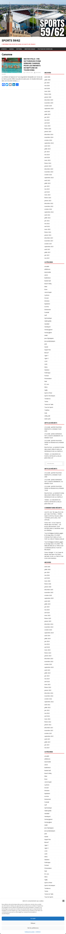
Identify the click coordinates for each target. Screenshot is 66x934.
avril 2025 (47, 123)
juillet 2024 (47, 149)
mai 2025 (47, 120)
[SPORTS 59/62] (33, 36)
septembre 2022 (49, 212)
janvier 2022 (47, 235)
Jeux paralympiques (49, 341)
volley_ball (47, 416)
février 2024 (47, 163)
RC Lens (46, 384)
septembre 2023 (49, 177)
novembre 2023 (48, 172)
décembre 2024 (48, 134)
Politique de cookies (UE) (45, 49)
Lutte (45, 364)
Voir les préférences (33, 928)
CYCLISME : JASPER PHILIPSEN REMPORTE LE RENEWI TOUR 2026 (53, 429)
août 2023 (47, 180)
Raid (45, 381)
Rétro (46, 387)
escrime (46, 306)
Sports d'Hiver (48, 393)
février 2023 (47, 197)
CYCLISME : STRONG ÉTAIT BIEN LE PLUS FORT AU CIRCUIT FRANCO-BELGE (54, 537)
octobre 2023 (48, 174)
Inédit (46, 335)
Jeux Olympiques (49, 338)
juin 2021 (47, 255)
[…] (18, 81)
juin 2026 (47, 83)
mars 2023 (47, 195)
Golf (45, 315)
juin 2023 (47, 186)
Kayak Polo (47, 350)
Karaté (46, 347)
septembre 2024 (49, 143)
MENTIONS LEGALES (30, 49)
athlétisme (47, 269)
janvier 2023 (47, 200)
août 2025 (47, 111)
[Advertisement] (54, 61)
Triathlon (46, 410)
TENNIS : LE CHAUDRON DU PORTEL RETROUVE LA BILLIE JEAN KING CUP (52, 456)
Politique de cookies (30, 932)
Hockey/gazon (48, 329)
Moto (46, 367)
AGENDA (11, 49)
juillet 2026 (47, 80)
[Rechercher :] (54, 463)
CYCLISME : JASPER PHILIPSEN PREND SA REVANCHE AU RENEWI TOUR (54, 442)
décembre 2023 (48, 169)
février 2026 (47, 94)
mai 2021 (47, 258)
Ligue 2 (46, 358)
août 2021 (47, 249)
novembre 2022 (48, 206)
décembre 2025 (48, 100)
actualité (46, 266)
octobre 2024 (48, 140)
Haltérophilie (47, 321)
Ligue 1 (46, 355)
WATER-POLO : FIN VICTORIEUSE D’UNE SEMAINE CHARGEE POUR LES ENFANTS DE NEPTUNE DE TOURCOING (32, 64)
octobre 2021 (48, 243)
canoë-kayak (47, 292)
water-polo (47, 419)
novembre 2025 (48, 103)
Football (46, 312)
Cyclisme (46, 295)
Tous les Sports (48, 407)
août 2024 (47, 146)
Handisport (47, 327)
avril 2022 (47, 226)
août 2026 (47, 77)
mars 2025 (47, 126)
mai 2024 (47, 154)
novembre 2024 (48, 137)
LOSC (46, 361)
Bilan (45, 286)
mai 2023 (47, 189)
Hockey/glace (48, 332)
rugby (46, 390)
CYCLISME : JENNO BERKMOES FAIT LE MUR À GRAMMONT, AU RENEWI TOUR (53, 436)
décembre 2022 (48, 203)
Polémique (47, 373)
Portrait (46, 375)
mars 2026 (47, 91)
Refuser (33, 923)
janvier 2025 (47, 131)
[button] (63, 901)
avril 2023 (47, 192)
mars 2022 (47, 229)
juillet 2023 (47, 183)
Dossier (46, 298)
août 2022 (47, 215)
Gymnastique (48, 318)
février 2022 (47, 232)
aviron (46, 275)
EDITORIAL (19, 49)
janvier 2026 (47, 97)
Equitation (47, 304)
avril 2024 (47, 157)
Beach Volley (48, 283)
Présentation (48, 378)
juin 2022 (47, 221)
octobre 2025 (48, 105)
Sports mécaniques (49, 396)
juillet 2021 (47, 252)
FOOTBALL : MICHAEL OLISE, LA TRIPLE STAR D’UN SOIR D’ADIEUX (53, 556)
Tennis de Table (48, 404)
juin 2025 (47, 117)
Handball (46, 324)
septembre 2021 (49, 246)
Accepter (33, 918)
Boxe (45, 289)
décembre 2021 (48, 238)
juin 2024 (47, 151)
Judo (45, 344)
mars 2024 (47, 160)
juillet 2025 (47, 114)
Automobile (47, 272)
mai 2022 (47, 223)
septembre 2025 (49, 108)
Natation (46, 370)
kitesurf (46, 352)
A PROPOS (37, 932)
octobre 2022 (48, 209)
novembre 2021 (48, 241)
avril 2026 (47, 88)
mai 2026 (47, 85)
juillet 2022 (47, 218)
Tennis (46, 401)
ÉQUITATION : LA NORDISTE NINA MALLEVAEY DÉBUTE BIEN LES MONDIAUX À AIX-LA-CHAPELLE (54, 449)
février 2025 (47, 128)
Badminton (47, 278)
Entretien (46, 301)
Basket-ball (47, 281)
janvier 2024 (47, 166)
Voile (45, 413)
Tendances (47, 398)
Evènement (47, 309)
